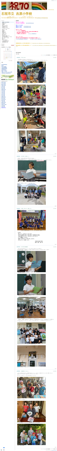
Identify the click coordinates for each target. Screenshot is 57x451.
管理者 (55, 57)
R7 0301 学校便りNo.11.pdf (27, 26)
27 (5, 52)
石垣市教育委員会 (4, 64)
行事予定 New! (4, 33)
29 (11, 57)
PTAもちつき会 (23, 57)
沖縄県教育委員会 (4, 68)
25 (6, 57)
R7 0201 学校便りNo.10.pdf (27, 27)
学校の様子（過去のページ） (6, 35)
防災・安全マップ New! (5, 37)
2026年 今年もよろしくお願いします (26, 208)
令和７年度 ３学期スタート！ (25, 156)
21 (10, 56)
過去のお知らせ (4, 34)
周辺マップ (3, 38)
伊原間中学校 (3, 107)
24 (5, 57)
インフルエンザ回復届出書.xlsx (32, 33)
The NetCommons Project (54, 450)
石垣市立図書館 (3, 66)
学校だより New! (4, 29)
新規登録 (52, 0)
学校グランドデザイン (5, 25)
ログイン (55, 0)
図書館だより (4, 31)
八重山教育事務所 (4, 67)
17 (5, 56)
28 (6, 52)
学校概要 (3, 24)
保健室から (3, 30)
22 (11, 56)
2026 (7, 48)
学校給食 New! (4, 32)
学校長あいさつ (4, 23)
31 (10, 52)
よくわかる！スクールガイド (6, 28)
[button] (1, 450)
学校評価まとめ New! (5, 27)
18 (6, 56)
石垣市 (2, 65)
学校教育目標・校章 (4, 26)
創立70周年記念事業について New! (7, 36)
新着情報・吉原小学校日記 (5, 22)
